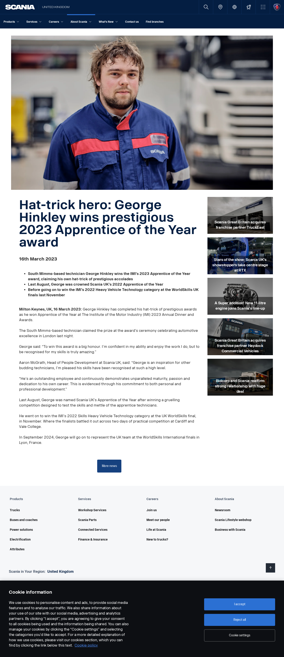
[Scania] (20, 7)
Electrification (20, 539)
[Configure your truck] (249, 7)
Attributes (17, 549)
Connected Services (92, 530)
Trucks (15, 510)
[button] (263, 7)
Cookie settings (239, 635)
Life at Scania (156, 530)
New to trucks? (157, 539)
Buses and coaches (23, 520)
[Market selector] (234, 7)
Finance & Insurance (93, 539)
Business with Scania (230, 530)
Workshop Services (92, 510)
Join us (151, 510)
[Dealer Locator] (220, 7)
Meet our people (158, 520)
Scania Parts (87, 520)
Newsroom (222, 510)
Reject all (239, 620)
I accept (239, 604)
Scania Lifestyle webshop (233, 520)
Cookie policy (86, 645)
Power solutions (21, 530)
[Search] (206, 7)
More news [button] (109, 466)
